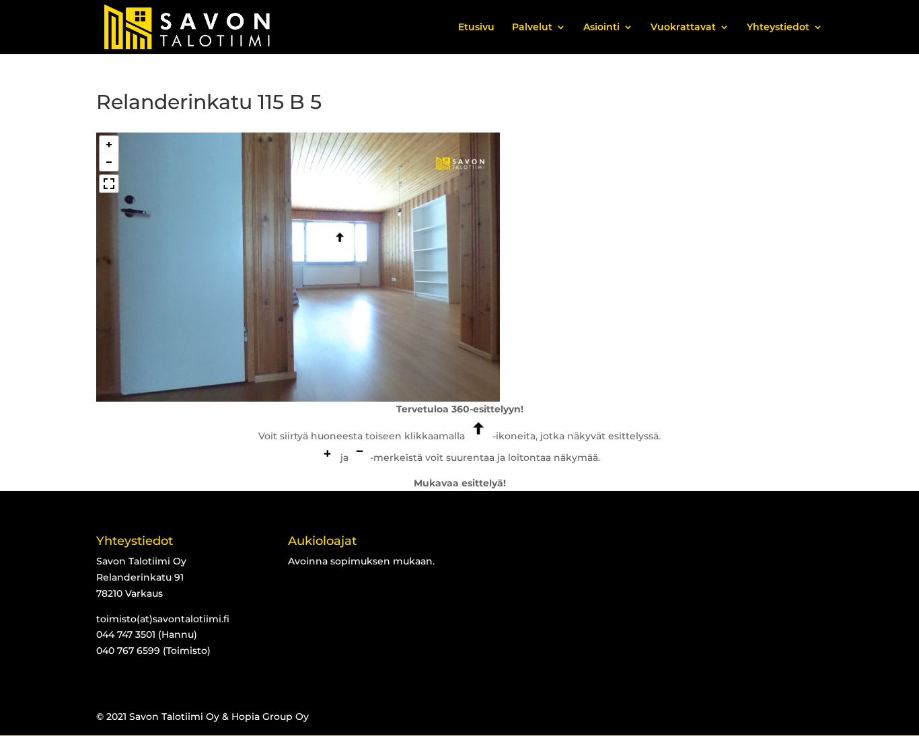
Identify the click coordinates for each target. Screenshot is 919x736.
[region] (298, 267)
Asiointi (601, 27)
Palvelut (532, 27)
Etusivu (476, 27)
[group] (459, 164)
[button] (109, 144)
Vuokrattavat (683, 27)
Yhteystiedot (778, 27)
